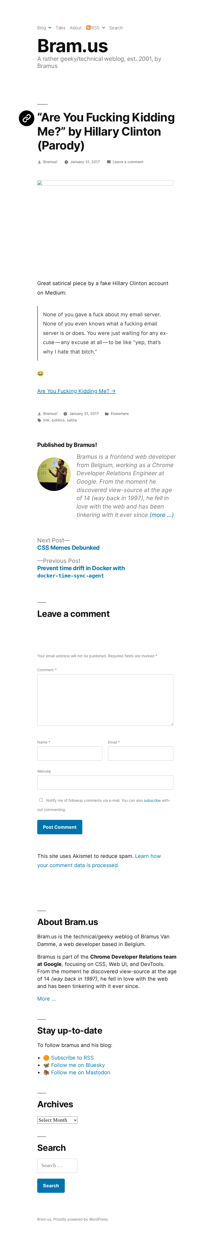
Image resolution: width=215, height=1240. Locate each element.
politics (58, 420)
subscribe (152, 800)
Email (114, 742)
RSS (95, 27)
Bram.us (72, 46)
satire (72, 420)
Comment (47, 669)
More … (46, 999)
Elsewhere (120, 413)
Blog (41, 27)
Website (44, 771)
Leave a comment (128, 161)
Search (116, 27)
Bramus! (50, 161)
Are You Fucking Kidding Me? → (76, 391)
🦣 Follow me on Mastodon (76, 1072)
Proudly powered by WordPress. (81, 1219)
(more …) (161, 514)
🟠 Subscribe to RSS (68, 1058)
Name (43, 742)
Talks (61, 27)
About (76, 27)
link (46, 420)
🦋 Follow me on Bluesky (74, 1065)
